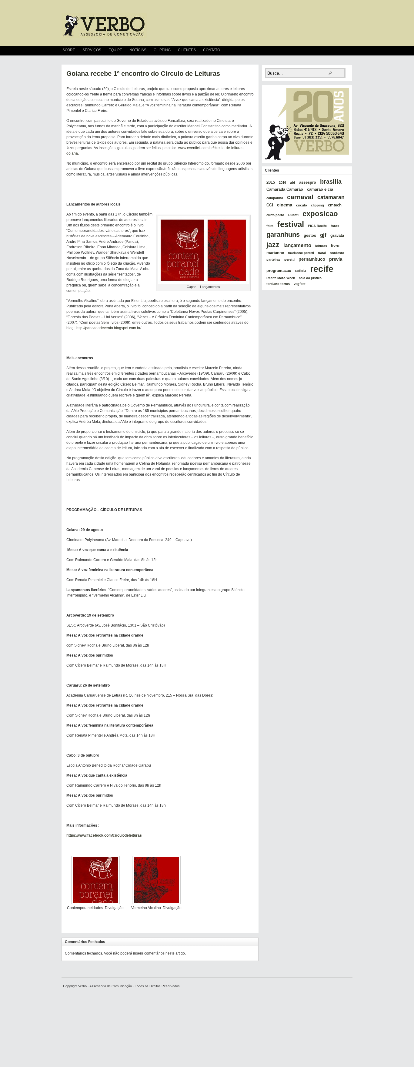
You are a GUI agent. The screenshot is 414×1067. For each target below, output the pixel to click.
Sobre (68, 50)
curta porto (275, 215)
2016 (282, 182)
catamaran (331, 197)
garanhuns (283, 234)
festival (290, 224)
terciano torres (278, 284)
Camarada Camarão (284, 189)
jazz (272, 245)
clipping (317, 205)
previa (335, 259)
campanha (274, 198)
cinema (284, 204)
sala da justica (310, 278)
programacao (278, 270)
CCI (269, 205)
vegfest (299, 284)
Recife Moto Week (280, 278)
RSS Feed (349, 50)
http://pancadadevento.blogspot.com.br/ (108, 328)
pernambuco (312, 259)
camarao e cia (320, 189)
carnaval (300, 196)
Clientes (187, 50)
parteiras (273, 259)
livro (335, 245)
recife (321, 269)
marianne (275, 252)
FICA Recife (317, 226)
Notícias (137, 50)
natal (322, 253)
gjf (323, 235)
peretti (289, 259)
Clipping (162, 50)
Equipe (115, 50)
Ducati (293, 215)
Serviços (91, 50)
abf (292, 182)
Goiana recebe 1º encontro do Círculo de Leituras (143, 73)
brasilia (331, 181)
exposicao (320, 213)
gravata (337, 235)
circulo (301, 205)
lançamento (297, 245)
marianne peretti (301, 253)
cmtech (335, 205)
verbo (104, 25)
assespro (307, 182)
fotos (335, 226)
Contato (211, 50)
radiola (300, 271)
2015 (270, 182)
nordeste (337, 253)
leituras (321, 246)
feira (269, 226)
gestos (310, 235)
